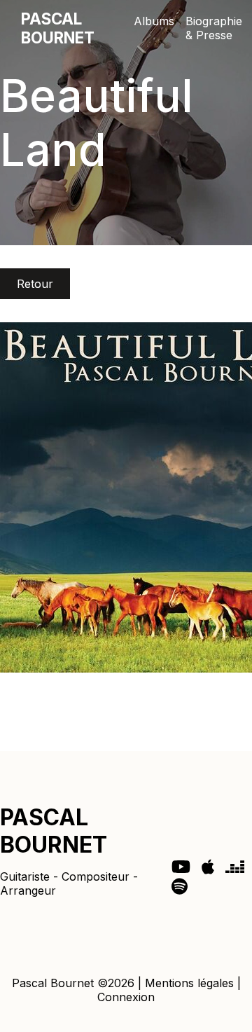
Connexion (126, 997)
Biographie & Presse (214, 28)
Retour (35, 284)
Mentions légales (189, 983)
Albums (154, 21)
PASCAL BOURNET (57, 28)
